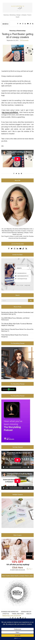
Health (28, 614)
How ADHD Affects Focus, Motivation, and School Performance (15, 319)
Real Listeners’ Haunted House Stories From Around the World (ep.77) (17, 330)
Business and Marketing (9, 611)
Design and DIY (26, 611)
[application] (17, 460)
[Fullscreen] (31, 467)
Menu (6, 24)
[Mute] (28, 467)
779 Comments (24, 40)
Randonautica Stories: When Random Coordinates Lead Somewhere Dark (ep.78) (17, 313)
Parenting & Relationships (18, 30)
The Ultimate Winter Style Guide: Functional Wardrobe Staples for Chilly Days (16, 324)
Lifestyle (5, 614)
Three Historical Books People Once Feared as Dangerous (14, 336)
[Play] (4, 467)
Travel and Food (18, 614)
